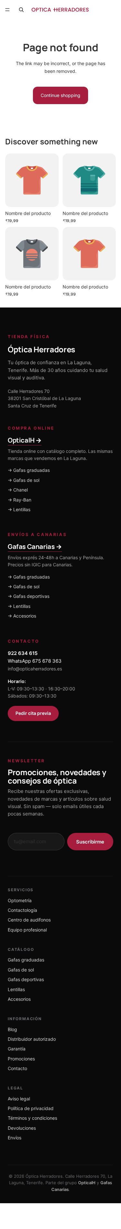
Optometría (20, 900)
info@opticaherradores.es (35, 668)
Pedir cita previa (33, 713)
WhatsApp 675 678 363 (35, 661)
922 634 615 (22, 653)
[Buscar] (21, 10)
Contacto (17, 1068)
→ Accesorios (22, 616)
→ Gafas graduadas (29, 470)
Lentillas (16, 989)
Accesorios (19, 999)
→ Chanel (18, 490)
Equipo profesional (27, 929)
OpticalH (87, 1182)
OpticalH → (25, 440)
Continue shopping (60, 95)
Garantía (16, 1048)
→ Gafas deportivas (28, 596)
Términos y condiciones (32, 1118)
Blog (12, 1029)
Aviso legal (19, 1098)
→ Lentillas (19, 509)
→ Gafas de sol (23, 480)
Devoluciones (22, 1128)
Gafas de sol (21, 969)
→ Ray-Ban (19, 499)
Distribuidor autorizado (32, 1039)
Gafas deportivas (26, 979)
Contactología (22, 910)
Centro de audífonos (29, 919)
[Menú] (7, 9)
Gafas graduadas (26, 959)
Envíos (14, 1137)
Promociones (21, 1058)
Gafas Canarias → (35, 546)
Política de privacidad (31, 1108)
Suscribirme (90, 842)
